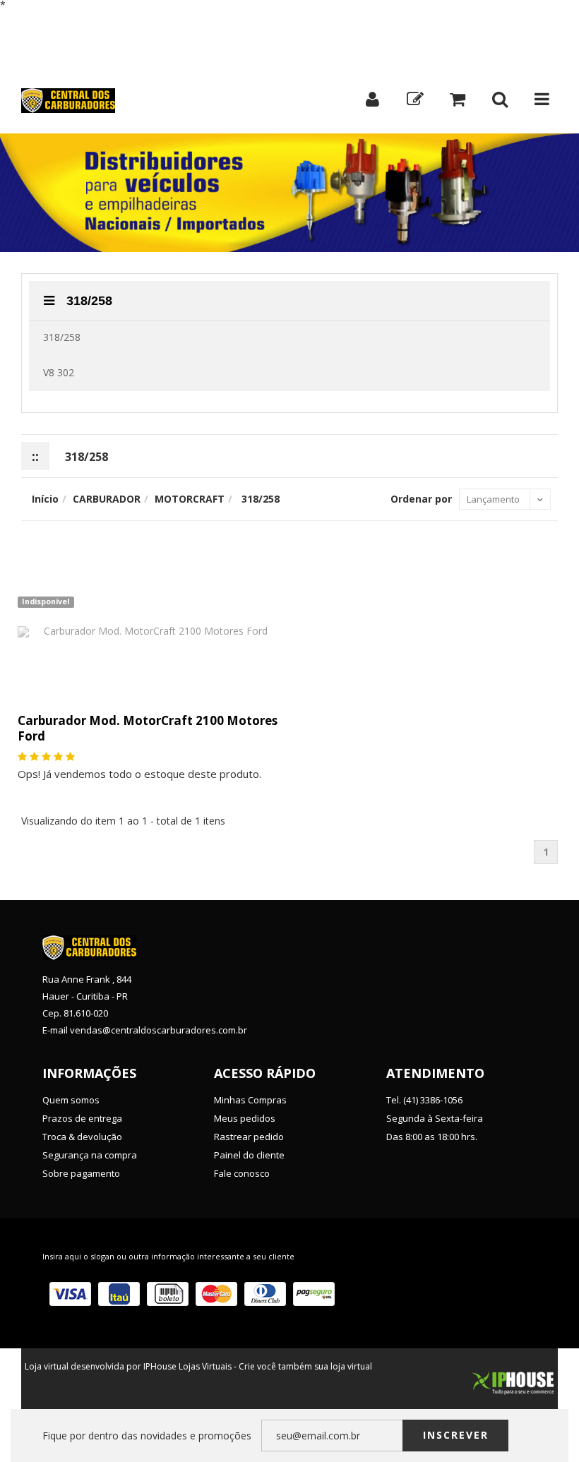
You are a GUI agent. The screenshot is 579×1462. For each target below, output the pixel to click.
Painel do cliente (249, 1155)
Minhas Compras (250, 1099)
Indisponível (45, 601)
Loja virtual (46, 1366)
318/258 (87, 301)
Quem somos (71, 1099)
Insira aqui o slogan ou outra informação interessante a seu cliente (168, 1256)
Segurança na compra (89, 1155)
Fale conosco (242, 1173)
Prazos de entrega (82, 1118)
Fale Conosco (116, 19)
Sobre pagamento (81, 1173)
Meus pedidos (244, 1118)
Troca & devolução (82, 1136)
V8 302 (58, 372)
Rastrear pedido (249, 1136)
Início (47, 19)
